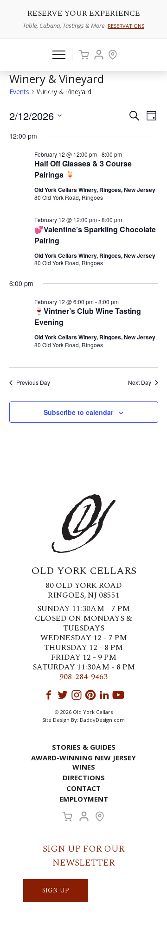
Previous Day (33, 382)
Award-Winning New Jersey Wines (83, 762)
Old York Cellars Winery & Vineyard (83, 95)
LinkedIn (104, 695)
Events (19, 91)
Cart (84, 55)
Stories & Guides (84, 747)
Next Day (139, 382)
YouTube (118, 695)
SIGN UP (55, 890)
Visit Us (113, 55)
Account (99, 55)
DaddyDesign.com (102, 719)
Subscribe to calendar (78, 412)
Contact (83, 788)
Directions (84, 777)
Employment (83, 798)
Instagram (77, 695)
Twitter (63, 695)
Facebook (49, 695)
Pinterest (90, 695)
